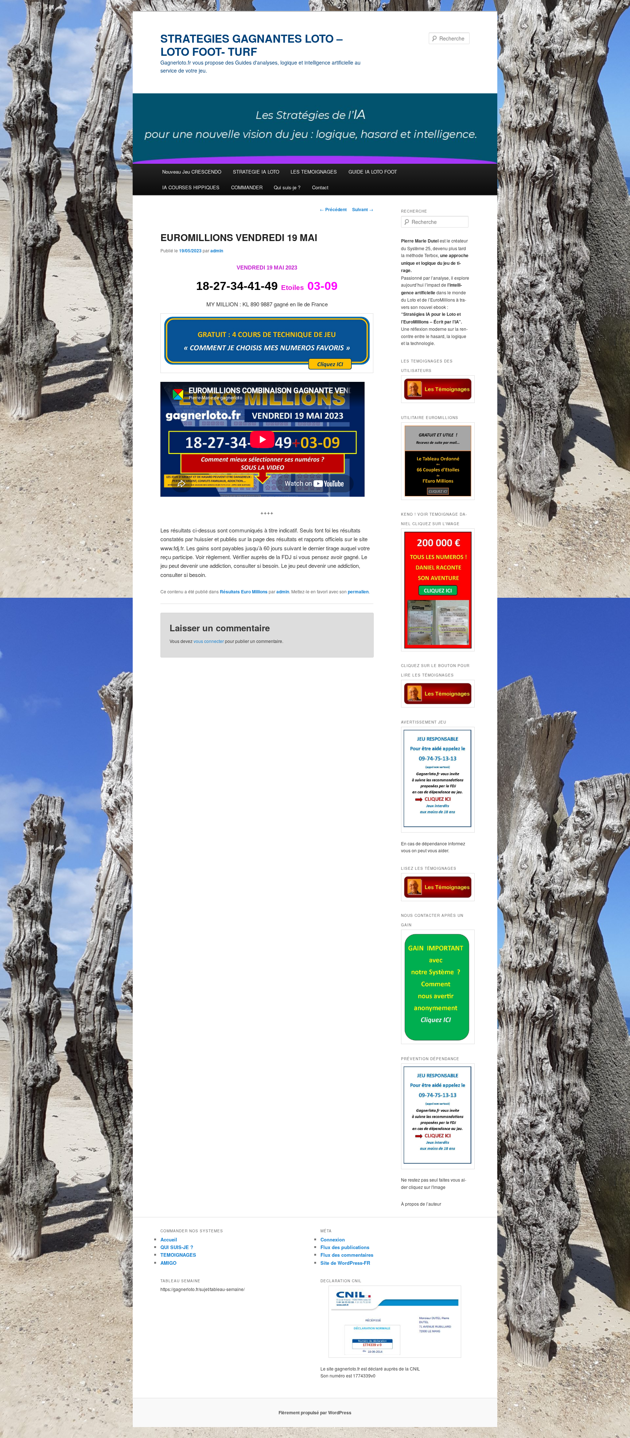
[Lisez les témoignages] (435, 887)
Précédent (333, 209)
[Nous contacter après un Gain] (435, 987)
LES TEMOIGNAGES (314, 171)
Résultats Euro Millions (244, 591)
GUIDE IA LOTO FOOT (373, 171)
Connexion (332, 1239)
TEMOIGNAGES (178, 1254)
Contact (320, 187)
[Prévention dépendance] (435, 1116)
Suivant (362, 209)
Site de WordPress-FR (345, 1262)
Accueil (168, 1239)
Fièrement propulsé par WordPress (315, 1412)
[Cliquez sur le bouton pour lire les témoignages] (435, 694)
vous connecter (209, 641)
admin (216, 250)
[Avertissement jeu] (435, 780)
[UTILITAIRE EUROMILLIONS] (435, 461)
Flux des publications (344, 1247)
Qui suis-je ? (287, 187)
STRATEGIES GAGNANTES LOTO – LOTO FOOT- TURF (251, 44)
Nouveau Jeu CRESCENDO (191, 171)
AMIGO (168, 1262)
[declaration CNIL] (394, 1322)
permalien (358, 591)
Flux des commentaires (346, 1254)
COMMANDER (246, 187)
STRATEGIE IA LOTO (256, 171)
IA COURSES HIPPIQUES (190, 187)
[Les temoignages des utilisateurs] (435, 389)
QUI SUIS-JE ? (176, 1247)
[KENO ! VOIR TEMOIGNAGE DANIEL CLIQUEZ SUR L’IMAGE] (435, 589)
